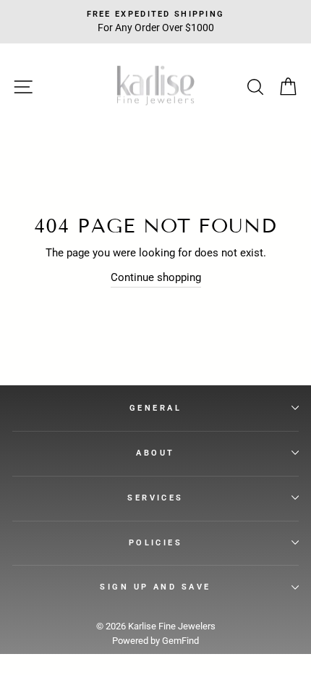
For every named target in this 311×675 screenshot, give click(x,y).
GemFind (180, 640)
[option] (155, 21)
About (155, 453)
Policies (156, 542)
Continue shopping (156, 277)
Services (155, 497)
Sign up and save (155, 587)
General (155, 408)
